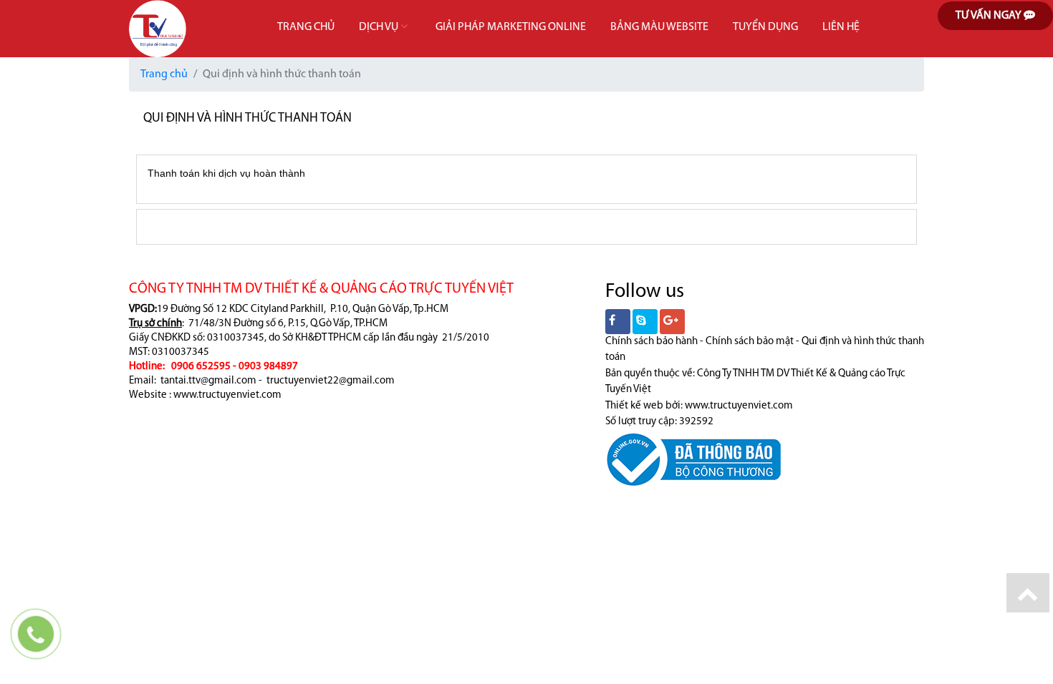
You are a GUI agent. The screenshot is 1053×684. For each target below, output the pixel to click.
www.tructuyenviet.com (227, 395)
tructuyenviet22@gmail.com (330, 381)
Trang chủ (164, 74)
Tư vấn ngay (990, 15)
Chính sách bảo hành (651, 341)
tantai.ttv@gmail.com (208, 381)
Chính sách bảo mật (750, 341)
